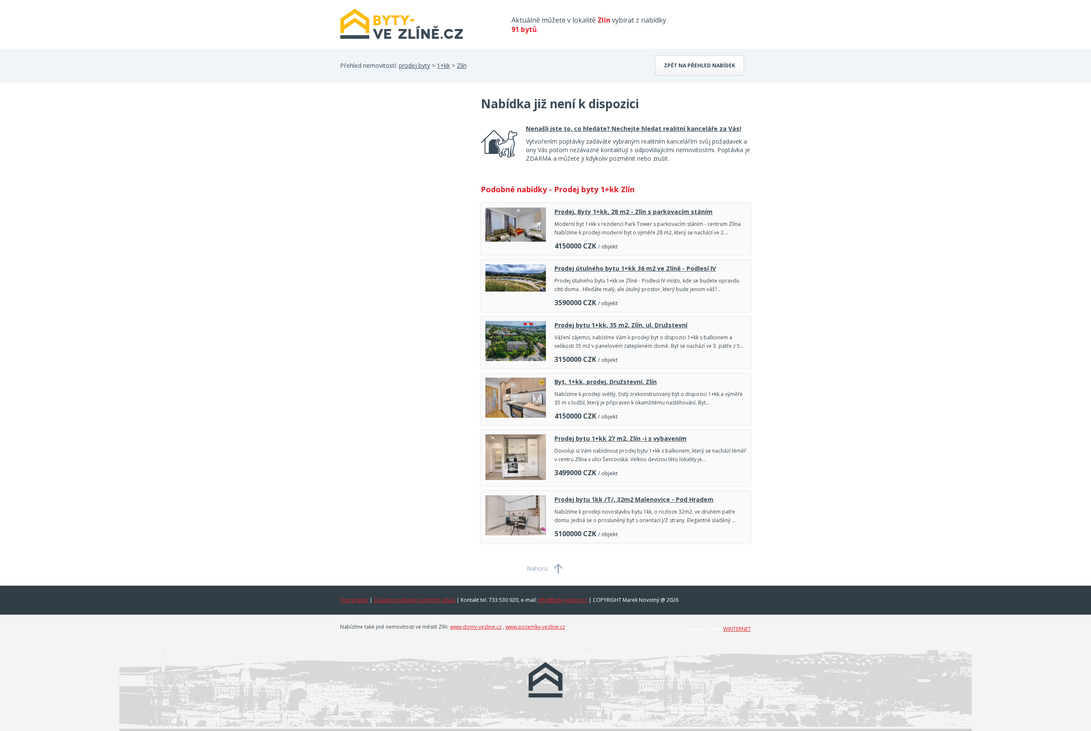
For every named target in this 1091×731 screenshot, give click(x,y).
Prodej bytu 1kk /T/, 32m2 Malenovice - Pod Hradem (633, 499)
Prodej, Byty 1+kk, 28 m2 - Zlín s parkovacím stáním (633, 212)
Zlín (462, 65)
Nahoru (537, 568)
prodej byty (414, 65)
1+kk (443, 65)
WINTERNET (737, 629)
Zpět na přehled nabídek (699, 65)
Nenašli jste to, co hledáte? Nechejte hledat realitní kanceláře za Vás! (633, 128)
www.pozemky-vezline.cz (535, 626)
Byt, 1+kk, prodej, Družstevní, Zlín (605, 382)
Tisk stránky (354, 600)
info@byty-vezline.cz (562, 600)
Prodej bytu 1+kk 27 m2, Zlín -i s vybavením (620, 438)
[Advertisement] (404, 163)
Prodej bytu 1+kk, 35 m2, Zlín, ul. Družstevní (620, 325)
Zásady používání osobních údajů (414, 600)
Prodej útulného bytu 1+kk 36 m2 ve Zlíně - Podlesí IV (635, 268)
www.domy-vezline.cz (476, 626)
